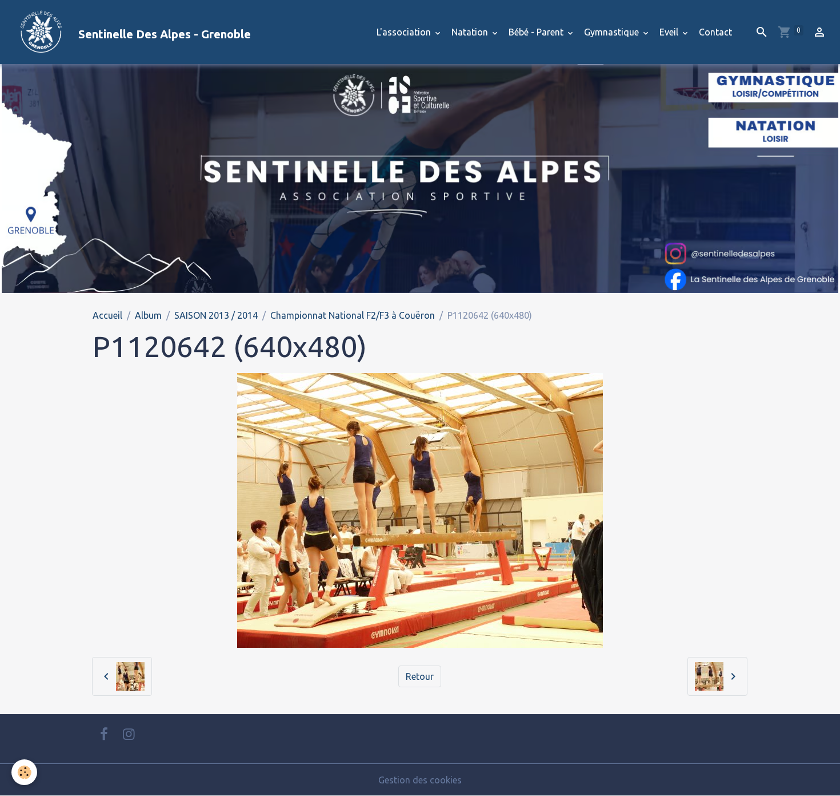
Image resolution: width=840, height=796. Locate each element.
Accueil (107, 315)
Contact (715, 32)
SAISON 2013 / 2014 (216, 315)
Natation (470, 32)
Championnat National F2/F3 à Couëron (352, 315)
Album (148, 315)
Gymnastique (612, 32)
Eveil (670, 32)
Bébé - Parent (537, 32)
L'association (405, 32)
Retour (420, 676)
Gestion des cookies (420, 780)
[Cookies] (24, 772)
